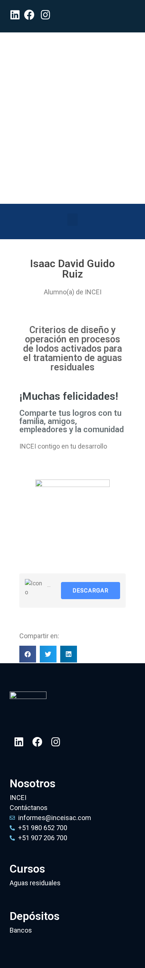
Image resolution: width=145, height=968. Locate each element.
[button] (72, 219)
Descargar (90, 590)
